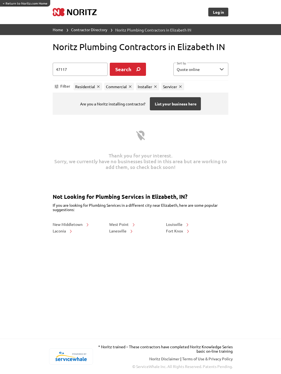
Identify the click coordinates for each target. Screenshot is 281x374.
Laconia (60, 230)
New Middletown (68, 224)
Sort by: (181, 63)
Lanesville (118, 230)
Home (58, 29)
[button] (200, 69)
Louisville (174, 224)
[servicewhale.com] (71, 356)
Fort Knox (175, 230)
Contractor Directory (89, 29)
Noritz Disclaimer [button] (164, 358)
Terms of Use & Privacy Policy (207, 358)
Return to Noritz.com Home (25, 3)
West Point (119, 224)
